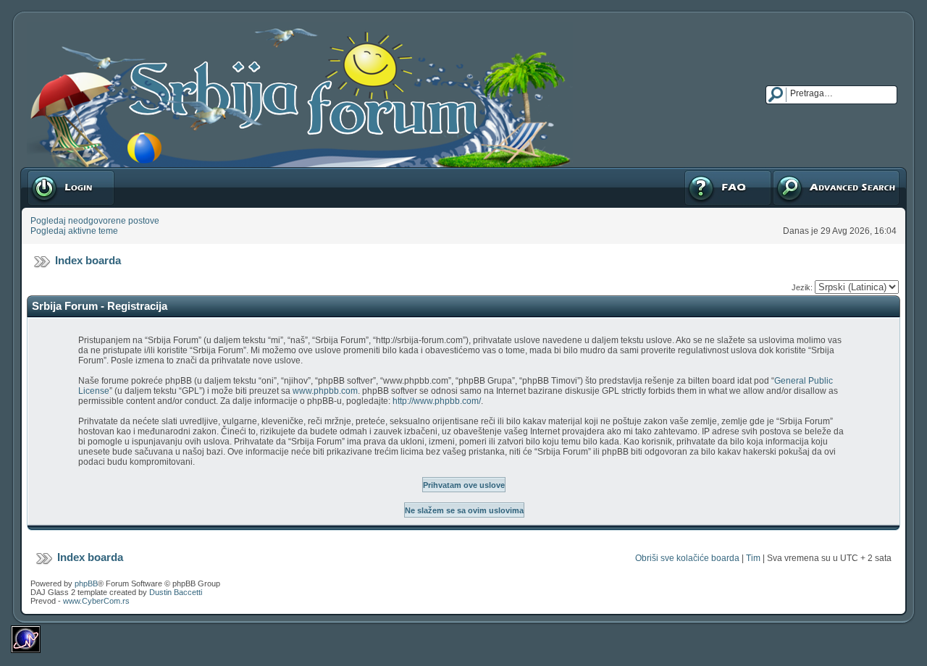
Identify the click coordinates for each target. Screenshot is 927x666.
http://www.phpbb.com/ (437, 401)
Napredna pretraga (809, 172)
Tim (753, 558)
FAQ (692, 172)
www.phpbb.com (325, 391)
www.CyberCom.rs (96, 601)
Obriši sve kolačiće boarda (687, 558)
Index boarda (88, 260)
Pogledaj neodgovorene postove (94, 221)
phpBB (86, 583)
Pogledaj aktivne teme (74, 231)
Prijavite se (48, 172)
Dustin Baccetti (175, 592)
